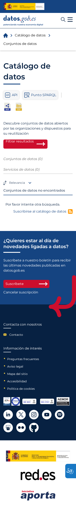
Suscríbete (14, 284)
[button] (70, 19)
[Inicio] (23, 20)
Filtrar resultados (20, 141)
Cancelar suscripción (20, 292)
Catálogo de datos (30, 35)
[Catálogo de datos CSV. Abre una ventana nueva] (19, 107)
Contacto (16, 335)
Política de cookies (21, 389)
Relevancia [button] (17, 183)
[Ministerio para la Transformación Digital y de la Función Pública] (23, 6)
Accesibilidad (17, 381)
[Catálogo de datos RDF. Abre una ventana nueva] (7, 107)
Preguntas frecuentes (23, 359)
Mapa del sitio (17, 374)
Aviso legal (15, 366)
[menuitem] (22, 334)
